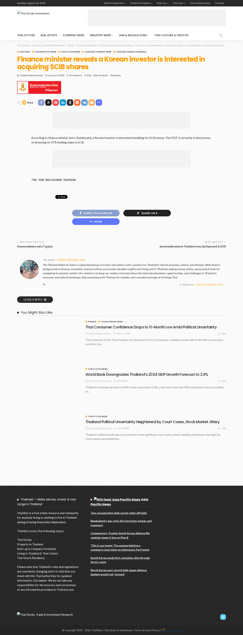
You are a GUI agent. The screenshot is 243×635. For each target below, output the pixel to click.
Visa (119, 483)
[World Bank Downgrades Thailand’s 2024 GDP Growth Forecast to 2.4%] (49, 369)
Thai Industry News (45, 52)
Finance (92, 322)
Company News (73, 35)
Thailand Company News (97, 52)
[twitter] (223, 617)
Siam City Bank (100, 75)
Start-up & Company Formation (36, 548)
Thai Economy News (112, 322)
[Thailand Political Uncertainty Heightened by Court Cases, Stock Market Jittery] (49, 416)
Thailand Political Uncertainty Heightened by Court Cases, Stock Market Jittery (152, 421)
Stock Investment (114, 3)
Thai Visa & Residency (31, 558)
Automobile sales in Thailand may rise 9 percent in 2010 (192, 246)
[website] (44, 284)
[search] (221, 35)
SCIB (89, 75)
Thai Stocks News (70, 52)
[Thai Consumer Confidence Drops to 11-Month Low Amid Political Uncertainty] (49, 322)
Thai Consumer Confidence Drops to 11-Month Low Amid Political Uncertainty (151, 327)
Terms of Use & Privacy (147, 630)
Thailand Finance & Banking (131, 52)
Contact (219, 3)
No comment (75, 75)
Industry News (100, 35)
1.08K (223, 333)
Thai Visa (178, 3)
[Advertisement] (157, 17)
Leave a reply (33, 299)
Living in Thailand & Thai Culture (37, 553)
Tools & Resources (200, 3)
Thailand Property (140, 3)
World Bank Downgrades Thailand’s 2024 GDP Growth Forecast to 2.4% (146, 374)
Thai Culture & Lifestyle (171, 35)
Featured (25, 52)
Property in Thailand (30, 544)
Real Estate (49, 35)
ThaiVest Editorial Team (31, 75)
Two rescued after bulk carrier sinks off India (119, 512)
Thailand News (138, 483)
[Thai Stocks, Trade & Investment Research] (45, 614)
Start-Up (161, 3)
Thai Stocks (26, 35)
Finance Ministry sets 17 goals (34, 246)
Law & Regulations (133, 35)
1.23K (223, 381)
